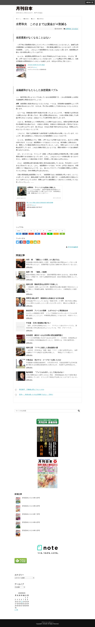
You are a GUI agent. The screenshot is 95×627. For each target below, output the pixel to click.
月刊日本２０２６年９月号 (31, 498)
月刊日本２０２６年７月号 (31, 514)
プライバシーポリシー (47, 622)
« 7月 (16, 610)
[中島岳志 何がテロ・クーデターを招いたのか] (20, 363)
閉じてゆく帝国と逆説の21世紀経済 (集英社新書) (40, 202)
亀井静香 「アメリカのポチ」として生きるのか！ (45, 372)
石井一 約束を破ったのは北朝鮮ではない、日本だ (36, 394)
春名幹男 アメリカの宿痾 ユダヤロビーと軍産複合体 (47, 311)
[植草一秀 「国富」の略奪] (20, 275)
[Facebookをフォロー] (21, 242)
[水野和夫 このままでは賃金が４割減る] (37, 234)
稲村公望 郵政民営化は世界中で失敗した (42, 284)
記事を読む (29, 267)
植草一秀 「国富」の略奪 (36, 272)
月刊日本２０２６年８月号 (31, 506)
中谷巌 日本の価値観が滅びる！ (38, 323)
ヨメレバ (35, 67)
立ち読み (75, 29)
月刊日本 (45, 623)
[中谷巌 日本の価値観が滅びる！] (20, 326)
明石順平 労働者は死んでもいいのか (31, 389)
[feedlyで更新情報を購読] (35, 242)
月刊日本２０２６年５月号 (31, 530)
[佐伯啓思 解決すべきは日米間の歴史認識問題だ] (20, 339)
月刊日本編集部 (73, 247)
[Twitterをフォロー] (17, 242)
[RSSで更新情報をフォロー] (38, 242)
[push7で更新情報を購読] (31, 242)
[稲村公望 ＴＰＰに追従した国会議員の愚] (20, 351)
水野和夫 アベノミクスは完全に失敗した (41, 187)
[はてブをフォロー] (28, 242)
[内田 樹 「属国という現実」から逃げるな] (20, 263)
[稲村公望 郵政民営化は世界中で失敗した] (20, 288)
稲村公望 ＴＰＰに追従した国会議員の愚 (42, 348)
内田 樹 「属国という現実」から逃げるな (43, 260)
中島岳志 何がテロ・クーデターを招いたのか (43, 360)
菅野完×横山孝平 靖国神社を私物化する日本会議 (45, 298)
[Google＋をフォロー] (24, 242)
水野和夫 (68, 29)
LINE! (50, 230)
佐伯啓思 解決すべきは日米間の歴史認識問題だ (44, 335)
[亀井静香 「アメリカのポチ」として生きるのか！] (20, 376)
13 (22, 601)
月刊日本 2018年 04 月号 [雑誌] (36, 64)
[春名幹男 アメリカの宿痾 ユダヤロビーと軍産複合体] (20, 314)
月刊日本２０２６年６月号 (31, 522)
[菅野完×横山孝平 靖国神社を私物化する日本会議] (20, 302)
